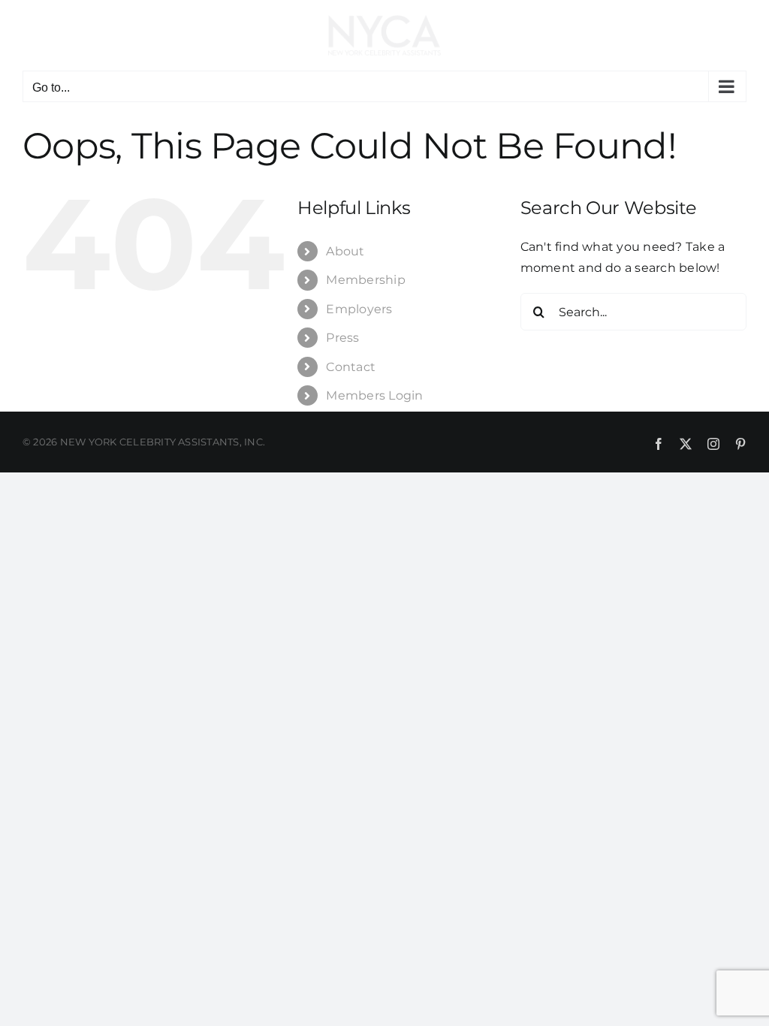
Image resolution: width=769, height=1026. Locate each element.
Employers (359, 309)
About (345, 251)
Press (342, 337)
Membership (365, 280)
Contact (350, 367)
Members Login (374, 395)
